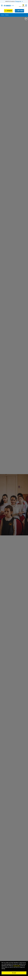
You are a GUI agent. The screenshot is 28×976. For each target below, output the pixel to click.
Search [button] (20, 6)
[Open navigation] (2, 6)
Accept (14, 972)
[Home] (9, 6)
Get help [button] (20, 11)
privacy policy (17, 965)
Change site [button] (18, 1)
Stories (7, 15)
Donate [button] (23, 6)
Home (2, 15)
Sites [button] (26, 6)
